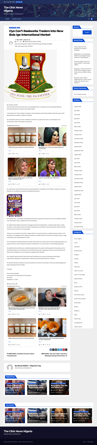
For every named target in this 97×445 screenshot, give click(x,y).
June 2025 (77, 162)
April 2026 (77, 122)
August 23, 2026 (79, 418)
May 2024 (77, 206)
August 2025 (77, 154)
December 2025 (78, 138)
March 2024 (77, 214)
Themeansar (30, 441)
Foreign (76, 258)
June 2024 (77, 202)
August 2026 (77, 106)
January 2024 (78, 222)
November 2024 (78, 182)
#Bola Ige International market (33, 41)
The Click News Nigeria (18, 431)
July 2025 (77, 158)
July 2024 (77, 198)
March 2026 (77, 126)
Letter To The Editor (79, 274)
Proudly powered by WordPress (11, 441)
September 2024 (78, 190)
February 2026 (78, 130)
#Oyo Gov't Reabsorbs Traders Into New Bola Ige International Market (33, 44)
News (18, 27)
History (76, 262)
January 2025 (78, 174)
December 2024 (78, 178)
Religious (76, 310)
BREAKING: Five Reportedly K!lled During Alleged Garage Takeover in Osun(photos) (82, 56)
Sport (75, 314)
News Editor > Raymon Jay (23, 39)
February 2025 (78, 170)
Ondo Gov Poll (78, 286)
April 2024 (77, 210)
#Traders (30, 46)
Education (77, 246)
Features (76, 254)
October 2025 (78, 146)
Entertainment (54, 383)
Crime (76, 242)
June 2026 (77, 114)
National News (13, 27)
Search (76, 27)
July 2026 (77, 110)
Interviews (77, 266)
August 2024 (77, 194)
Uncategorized (78, 322)
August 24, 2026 (12, 418)
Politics (20, 383)
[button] (89, 19)
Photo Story (77, 302)
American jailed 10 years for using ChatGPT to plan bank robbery (82, 63)
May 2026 (77, 118)
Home (7, 19)
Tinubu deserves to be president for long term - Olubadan (80, 48)
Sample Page (16, 19)
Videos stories (78, 326)
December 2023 (78, 226)
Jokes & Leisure (78, 270)
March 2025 (77, 166)
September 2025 (78, 150)
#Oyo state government (21, 46)
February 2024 (78, 218)
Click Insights (78, 238)
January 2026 (78, 134)
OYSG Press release (80, 298)
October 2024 (78, 186)
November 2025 (78, 142)
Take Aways (77, 318)
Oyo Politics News (79, 294)
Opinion (76, 290)
